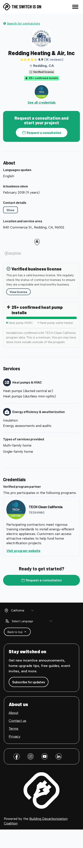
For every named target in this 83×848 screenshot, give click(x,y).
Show (10, 210)
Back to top (15, 632)
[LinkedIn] (59, 756)
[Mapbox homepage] (12, 253)
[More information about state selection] (6, 610)
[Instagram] (30, 756)
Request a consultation (44, 132)
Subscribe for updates (28, 682)
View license (18, 292)
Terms (13, 728)
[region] (41, 244)
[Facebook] (17, 756)
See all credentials (42, 102)
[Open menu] (75, 6)
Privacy (14, 736)
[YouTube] (45, 756)
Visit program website (39, 551)
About (13, 713)
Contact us (17, 721)
